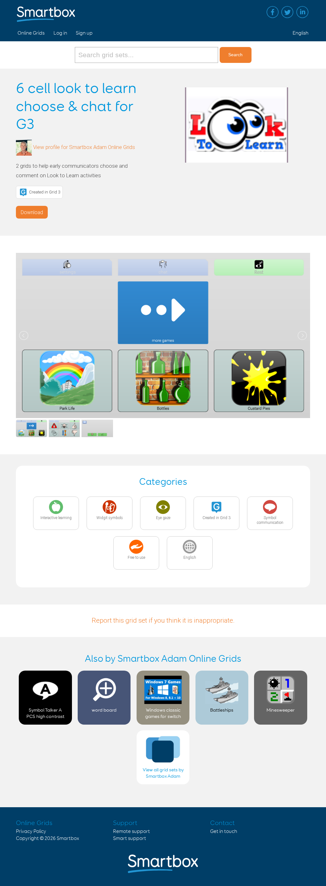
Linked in (302, 12)
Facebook (272, 12)
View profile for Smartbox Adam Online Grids (84, 147)
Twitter (287, 12)
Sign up (84, 33)
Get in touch (223, 831)
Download (32, 212)
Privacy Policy (31, 831)
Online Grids (31, 33)
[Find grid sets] (147, 55)
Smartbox (68, 838)
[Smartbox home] (46, 11)
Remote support (131, 831)
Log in (60, 33)
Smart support (129, 838)
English (300, 33)
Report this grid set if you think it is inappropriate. (163, 620)
